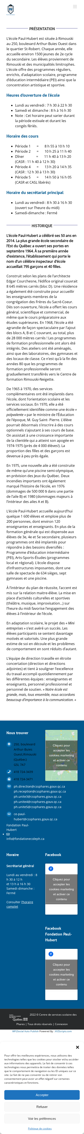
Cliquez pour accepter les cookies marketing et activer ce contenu (61, 755)
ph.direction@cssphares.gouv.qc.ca (26, 786)
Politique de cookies (40, 1128)
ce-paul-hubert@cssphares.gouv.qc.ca (26, 816)
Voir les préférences (42, 1118)
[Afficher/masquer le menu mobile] (75, 6)
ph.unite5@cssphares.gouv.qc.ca (26, 807)
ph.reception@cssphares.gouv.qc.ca (26, 791)
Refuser (42, 1107)
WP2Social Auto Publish (25, 1031)
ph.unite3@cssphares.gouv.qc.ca (26, 796)
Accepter (42, 1095)
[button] (77, 1047)
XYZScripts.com (63, 1031)
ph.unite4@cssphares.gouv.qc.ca (26, 802)
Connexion (61, 1024)
